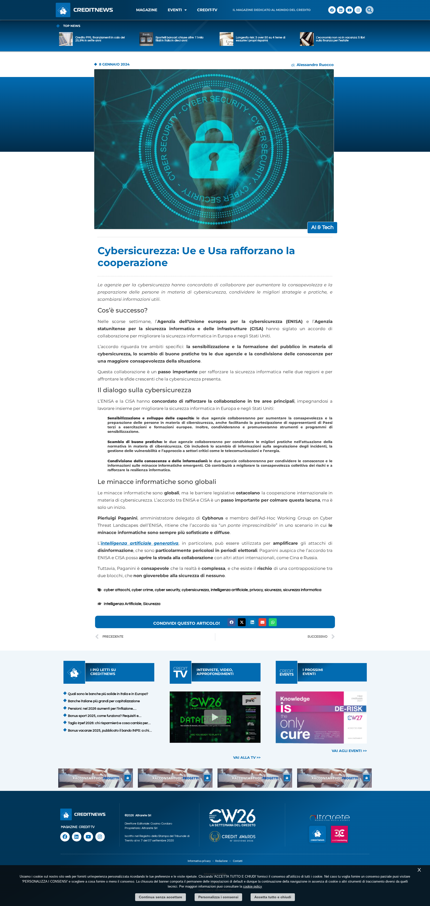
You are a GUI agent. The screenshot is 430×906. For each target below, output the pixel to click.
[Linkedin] (340, 10)
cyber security (167, 590)
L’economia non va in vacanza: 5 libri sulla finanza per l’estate (260, 39)
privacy (256, 590)
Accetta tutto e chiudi (272, 897)
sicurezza (273, 590)
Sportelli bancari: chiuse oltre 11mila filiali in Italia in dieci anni (100, 39)
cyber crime (142, 590)
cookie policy (252, 886)
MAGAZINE (146, 9)
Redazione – (224, 861)
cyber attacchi (117, 590)
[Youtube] (349, 10)
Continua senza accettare (160, 897)
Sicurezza (152, 604)
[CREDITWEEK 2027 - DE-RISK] (321, 717)
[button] (370, 10)
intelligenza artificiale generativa (139, 543)
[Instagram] (358, 10)
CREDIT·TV (87, 827)
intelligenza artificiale (229, 590)
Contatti (237, 861)
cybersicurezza (195, 590)
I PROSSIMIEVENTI (313, 672)
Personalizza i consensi (218, 897)
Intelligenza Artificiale (122, 604)
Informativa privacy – (201, 861)
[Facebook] (332, 10)
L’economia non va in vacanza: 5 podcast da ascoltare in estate (338, 39)
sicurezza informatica (302, 590)
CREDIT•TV (207, 9)
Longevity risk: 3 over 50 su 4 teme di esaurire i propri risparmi (180, 39)
